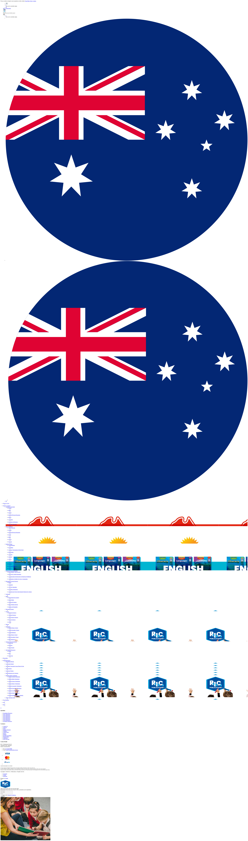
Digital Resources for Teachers (12, 673)
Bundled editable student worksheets (15, 695)
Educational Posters (10, 609)
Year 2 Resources (6, 715)
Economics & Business (13, 522)
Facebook (5, 773)
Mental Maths (11, 600)
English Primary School (13, 627)
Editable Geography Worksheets (14, 686)
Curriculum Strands (10, 664)
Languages (8, 594)
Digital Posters (9, 668)
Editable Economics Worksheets (14, 688)
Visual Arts (10, 655)
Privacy (4, 733)
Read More (27, 1)
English (9, 508)
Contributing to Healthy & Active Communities (18, 579)
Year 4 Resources (6, 717)
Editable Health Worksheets (14, 693)
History (9, 517)
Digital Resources (6, 660)
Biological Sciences (12, 612)
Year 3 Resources (6, 716)
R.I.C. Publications (7, 8)
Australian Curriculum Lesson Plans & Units (15, 666)
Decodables (10, 547)
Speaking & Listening (12, 566)
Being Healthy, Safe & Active (14, 572)
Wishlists (5, 731)
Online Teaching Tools (10, 697)
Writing (9, 568)
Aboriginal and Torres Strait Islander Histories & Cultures (20, 591)
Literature (10, 556)
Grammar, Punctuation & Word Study (16, 549)
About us (5, 727)
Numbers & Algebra (12, 602)
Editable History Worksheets (14, 683)
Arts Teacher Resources (10, 650)
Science (9, 512)
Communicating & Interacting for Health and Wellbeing (19, 576)
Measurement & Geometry (13, 597)
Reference (10, 645)
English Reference (12, 632)
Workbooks (8, 626)
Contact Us (5, 726)
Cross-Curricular (11, 527)
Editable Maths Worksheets (13, 679)
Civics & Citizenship (12, 524)
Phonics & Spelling (12, 561)
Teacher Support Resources (11, 641)
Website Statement (7, 729)
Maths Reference (11, 639)
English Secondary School (13, 630)
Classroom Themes (9, 671)
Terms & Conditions (12, 795)
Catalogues (5, 738)
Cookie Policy (6, 732)
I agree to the (9, 795)
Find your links (6, 739)
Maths (9, 510)
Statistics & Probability (13, 607)
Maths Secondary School (13, 637)
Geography (10, 519)
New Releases (6, 700)
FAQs (4, 728)
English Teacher (9, 544)
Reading (10, 563)
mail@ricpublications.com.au (12, 750)
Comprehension (11, 545)
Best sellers (5, 658)
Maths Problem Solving (13, 604)
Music (9, 653)
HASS (9, 534)
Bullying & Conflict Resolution (14, 574)
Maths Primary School (12, 634)
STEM (9, 622)
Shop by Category (7, 505)
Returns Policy (6, 736)
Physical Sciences (12, 619)
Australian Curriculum (10, 506)
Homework (10, 643)
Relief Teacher (11, 647)
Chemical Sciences (12, 615)
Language (10, 554)
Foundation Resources (7, 713)
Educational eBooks (10, 661)
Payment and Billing (7, 735)
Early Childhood (9, 526)
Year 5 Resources (6, 719)
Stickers (7, 624)
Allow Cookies (33, 1)
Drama (9, 651)
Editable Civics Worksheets (13, 690)
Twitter (4, 775)
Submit (2, 796)
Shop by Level (6, 503)
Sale (4, 702)
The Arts (10, 541)
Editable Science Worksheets (14, 681)
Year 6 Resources (6, 720)
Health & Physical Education (14, 515)
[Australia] (127, 500)
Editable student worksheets (11, 675)
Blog (4, 704)
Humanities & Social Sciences (12, 581)
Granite (6, 778)
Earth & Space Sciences (13, 617)
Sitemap (4, 734)
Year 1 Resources (6, 714)
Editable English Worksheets (14, 676)
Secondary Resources (7, 721)
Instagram (5, 776)
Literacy (10, 559)
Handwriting (10, 552)
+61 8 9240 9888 (8, 748)
